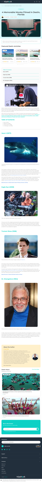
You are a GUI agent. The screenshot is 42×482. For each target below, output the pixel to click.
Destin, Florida (28, 109)
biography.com (27, 328)
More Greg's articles (7, 365)
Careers (3, 469)
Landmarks (4, 473)
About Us (3, 464)
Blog (2, 467)
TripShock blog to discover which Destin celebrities (14, 180)
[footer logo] (21, 477)
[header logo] (8, 1)
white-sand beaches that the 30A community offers (12, 270)
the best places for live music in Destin (18, 175)
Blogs (2, 5)
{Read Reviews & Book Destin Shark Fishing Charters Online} (14, 182)
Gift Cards (3, 471)
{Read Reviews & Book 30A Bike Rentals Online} (11, 274)
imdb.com (23, 259)
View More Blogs (35, 369)
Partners (3, 465)
